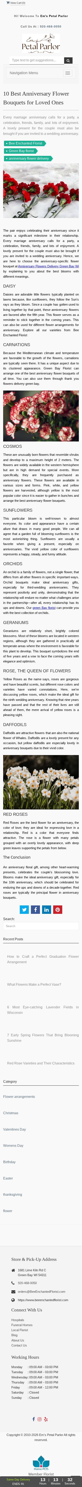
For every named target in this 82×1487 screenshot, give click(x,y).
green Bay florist (44, 608)
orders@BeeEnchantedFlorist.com (41, 1291)
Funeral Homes (22, 1325)
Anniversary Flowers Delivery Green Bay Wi (48, 266)
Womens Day (13, 1145)
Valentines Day (14, 1129)
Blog (14, 1335)
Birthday (9, 1162)
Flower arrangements (19, 1096)
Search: (9, 919)
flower (7, 1211)
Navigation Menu (24, 73)
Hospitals (17, 1320)
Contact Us (19, 1345)
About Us (17, 1340)
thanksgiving (12, 1194)
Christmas (10, 1113)
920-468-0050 (50, 26)
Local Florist (19, 1330)
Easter (8, 1178)
